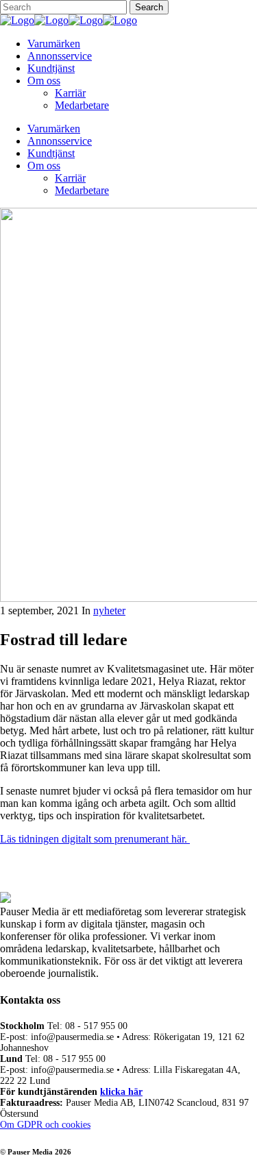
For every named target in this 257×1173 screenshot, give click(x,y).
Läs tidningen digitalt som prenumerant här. (95, 839)
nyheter (109, 610)
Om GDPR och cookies (45, 1125)
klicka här (121, 1092)
